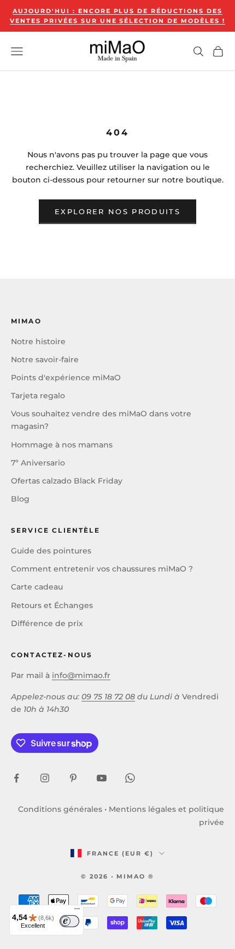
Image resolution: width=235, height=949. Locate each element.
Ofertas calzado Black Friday (66, 481)
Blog (20, 499)
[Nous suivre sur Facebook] (16, 778)
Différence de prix (47, 623)
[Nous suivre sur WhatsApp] (130, 778)
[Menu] (77, 911)
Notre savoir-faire (45, 359)
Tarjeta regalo (38, 395)
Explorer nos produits (117, 211)
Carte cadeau (37, 587)
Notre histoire (38, 341)
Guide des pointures (51, 551)
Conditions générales (60, 809)
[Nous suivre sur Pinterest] (73, 778)
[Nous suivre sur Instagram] (44, 778)
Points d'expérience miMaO (66, 377)
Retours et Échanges (52, 605)
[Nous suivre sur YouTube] (101, 778)
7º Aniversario (38, 463)
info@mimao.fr (81, 675)
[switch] (69, 921)
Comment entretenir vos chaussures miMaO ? (102, 569)
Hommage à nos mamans (62, 445)
